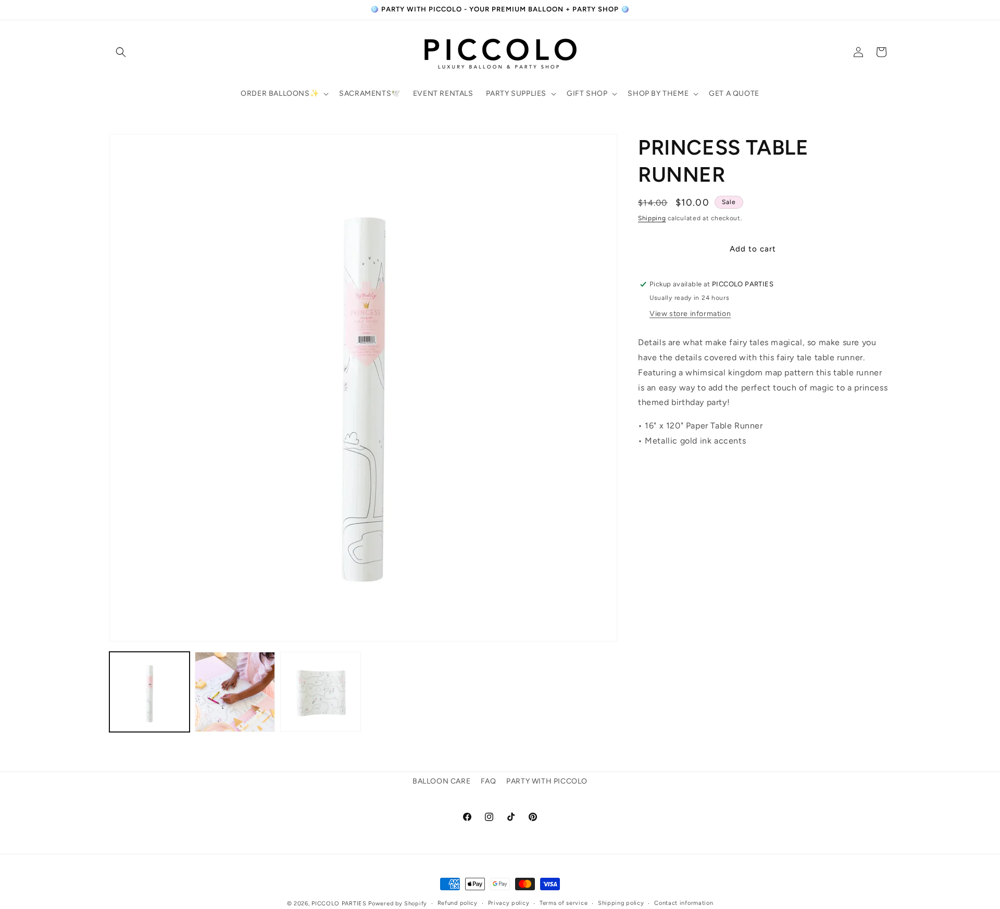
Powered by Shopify (397, 903)
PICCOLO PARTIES (339, 903)
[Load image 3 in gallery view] (320, 692)
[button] (120, 52)
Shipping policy (621, 903)
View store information (690, 313)
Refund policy (458, 903)
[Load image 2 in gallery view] (235, 692)
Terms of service (564, 903)
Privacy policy (509, 903)
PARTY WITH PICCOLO (547, 781)
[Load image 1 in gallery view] (149, 692)
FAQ (488, 781)
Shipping (652, 218)
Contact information (683, 903)
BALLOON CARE (441, 781)
